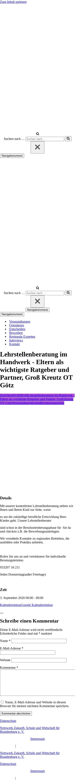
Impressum (37, 739)
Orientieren (16, 325)
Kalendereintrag (10, 605)
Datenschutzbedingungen (33, 746)
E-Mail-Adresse (11, 648)
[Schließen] (37, 147)
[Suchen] (37, 134)
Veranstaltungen (19, 321)
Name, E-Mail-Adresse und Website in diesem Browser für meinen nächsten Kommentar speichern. (34, 704)
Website (5, 660)
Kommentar (9, 667)
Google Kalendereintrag (37, 605)
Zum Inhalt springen (13, 2)
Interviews (16, 340)
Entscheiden (17, 329)
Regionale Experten (22, 336)
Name (5, 641)
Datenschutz (8, 721)
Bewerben (16, 333)
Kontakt (14, 344)
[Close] (1, 613)
